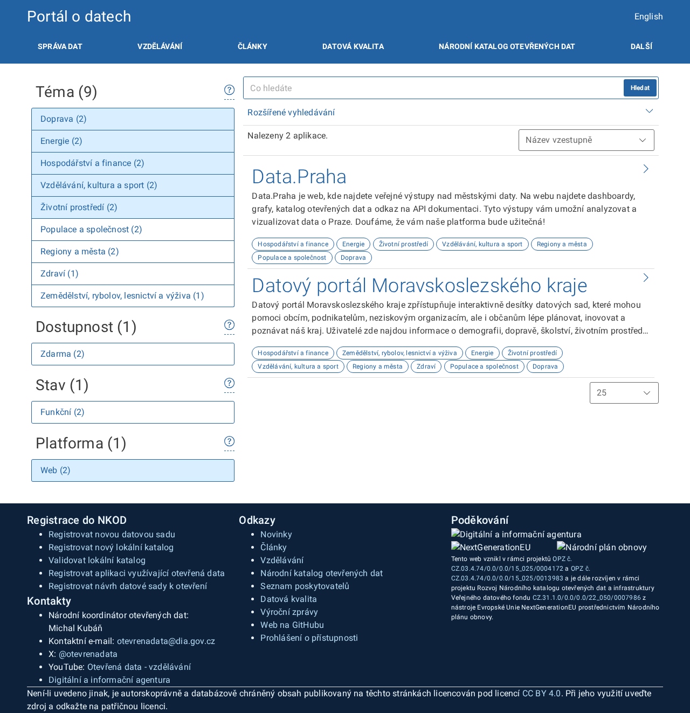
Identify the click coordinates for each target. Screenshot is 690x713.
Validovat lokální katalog (97, 560)
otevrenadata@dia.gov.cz (166, 641)
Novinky (276, 534)
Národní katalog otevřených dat (321, 573)
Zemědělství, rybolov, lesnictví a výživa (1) (122, 295)
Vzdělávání (159, 46)
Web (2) (55, 470)
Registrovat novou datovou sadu (112, 534)
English (648, 16)
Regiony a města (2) (79, 251)
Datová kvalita (352, 46)
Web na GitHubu (292, 625)
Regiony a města (562, 244)
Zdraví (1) (59, 273)
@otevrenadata (88, 654)
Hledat (640, 88)
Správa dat (60, 46)
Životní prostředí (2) (79, 207)
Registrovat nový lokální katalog (111, 547)
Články (252, 46)
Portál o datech (79, 16)
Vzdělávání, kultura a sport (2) (98, 185)
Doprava (353, 257)
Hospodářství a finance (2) (92, 163)
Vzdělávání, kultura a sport (482, 244)
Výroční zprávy (289, 612)
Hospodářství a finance (293, 244)
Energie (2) (61, 141)
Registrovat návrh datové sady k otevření (128, 586)
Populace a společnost (292, 257)
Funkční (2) (62, 412)
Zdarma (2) (62, 354)
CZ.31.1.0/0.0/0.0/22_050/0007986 (587, 597)
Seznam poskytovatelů (304, 586)
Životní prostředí (403, 244)
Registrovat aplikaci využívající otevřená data (137, 573)
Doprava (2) (63, 119)
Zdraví (426, 366)
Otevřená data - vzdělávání (139, 667)
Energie (353, 244)
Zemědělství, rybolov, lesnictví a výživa (399, 353)
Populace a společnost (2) (91, 229)
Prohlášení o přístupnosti (309, 638)
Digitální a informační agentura (109, 680)
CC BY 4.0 (541, 693)
